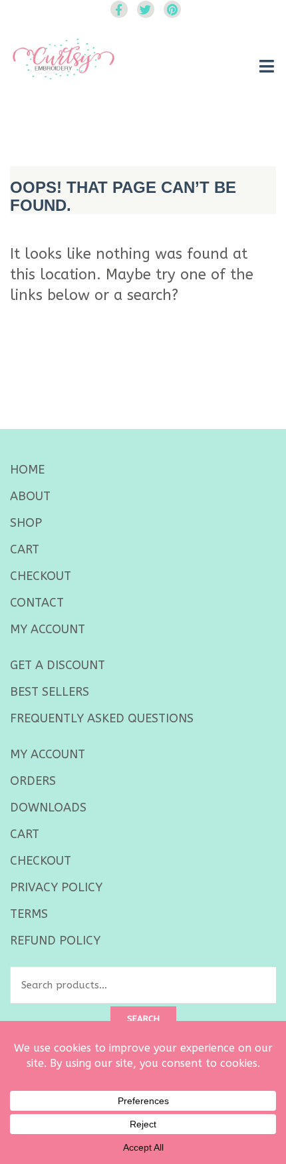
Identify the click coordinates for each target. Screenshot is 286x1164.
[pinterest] (172, 9)
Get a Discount (57, 665)
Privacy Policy (56, 887)
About (30, 496)
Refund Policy (55, 940)
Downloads (48, 807)
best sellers (49, 691)
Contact (37, 602)
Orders (33, 781)
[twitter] (145, 9)
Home (27, 469)
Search (143, 1019)
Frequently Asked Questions (102, 718)
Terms (29, 914)
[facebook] (119, 9)
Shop (26, 522)
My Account (47, 629)
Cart (24, 549)
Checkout (40, 576)
